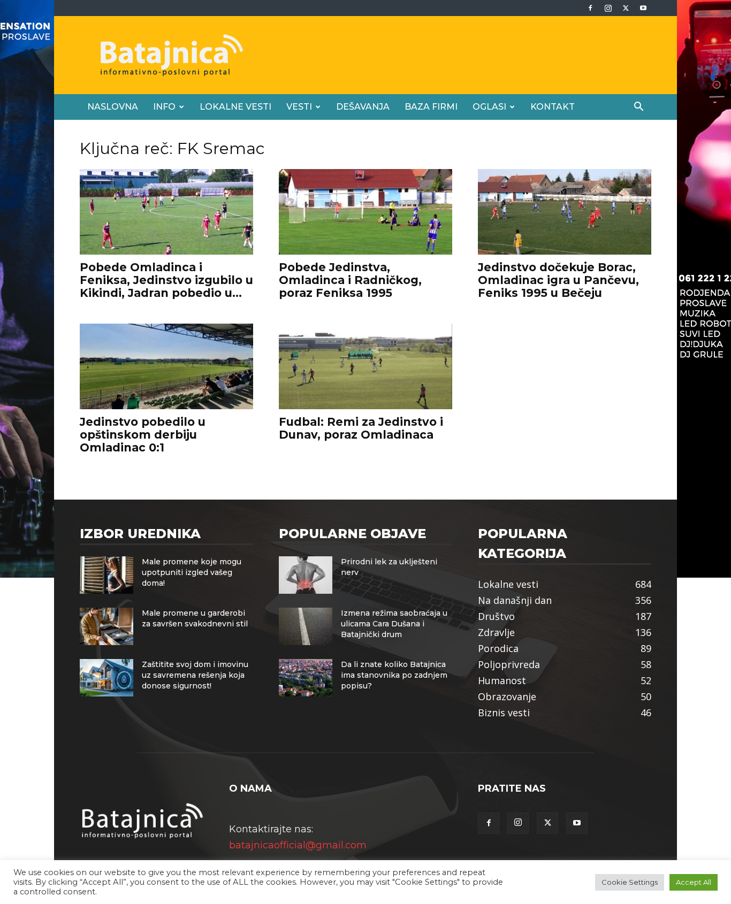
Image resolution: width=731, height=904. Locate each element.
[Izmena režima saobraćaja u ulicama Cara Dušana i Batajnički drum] (305, 626)
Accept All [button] (693, 882)
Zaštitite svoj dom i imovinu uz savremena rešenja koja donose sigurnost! (195, 675)
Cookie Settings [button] (629, 882)
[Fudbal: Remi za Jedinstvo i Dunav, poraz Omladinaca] (365, 366)
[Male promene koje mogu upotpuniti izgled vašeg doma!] (106, 575)
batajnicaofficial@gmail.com (298, 845)
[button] (638, 107)
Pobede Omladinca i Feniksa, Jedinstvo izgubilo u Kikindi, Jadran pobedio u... (166, 280)
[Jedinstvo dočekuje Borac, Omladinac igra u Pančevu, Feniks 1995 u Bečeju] (564, 212)
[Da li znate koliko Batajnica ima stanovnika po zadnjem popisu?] (305, 677)
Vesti (299, 107)
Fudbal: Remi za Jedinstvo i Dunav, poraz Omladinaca (361, 428)
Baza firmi (431, 107)
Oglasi (489, 107)
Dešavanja (363, 107)
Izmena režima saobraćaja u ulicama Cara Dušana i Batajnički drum (394, 623)
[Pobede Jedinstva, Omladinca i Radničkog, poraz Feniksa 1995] (365, 212)
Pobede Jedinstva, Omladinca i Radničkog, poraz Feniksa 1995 (350, 280)
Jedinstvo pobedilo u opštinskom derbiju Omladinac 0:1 (142, 434)
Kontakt (552, 107)
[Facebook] (590, 8)
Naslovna (112, 107)
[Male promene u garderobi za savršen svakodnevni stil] (106, 626)
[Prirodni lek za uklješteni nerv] (305, 575)
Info (164, 107)
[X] (626, 8)
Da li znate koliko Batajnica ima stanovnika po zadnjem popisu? (394, 675)
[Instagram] (608, 8)
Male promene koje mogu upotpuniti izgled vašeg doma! (191, 572)
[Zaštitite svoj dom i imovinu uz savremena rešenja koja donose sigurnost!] (106, 677)
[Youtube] (643, 8)
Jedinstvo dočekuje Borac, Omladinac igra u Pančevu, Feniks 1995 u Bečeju (558, 280)
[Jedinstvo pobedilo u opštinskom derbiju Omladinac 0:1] (166, 366)
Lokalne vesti (235, 107)
